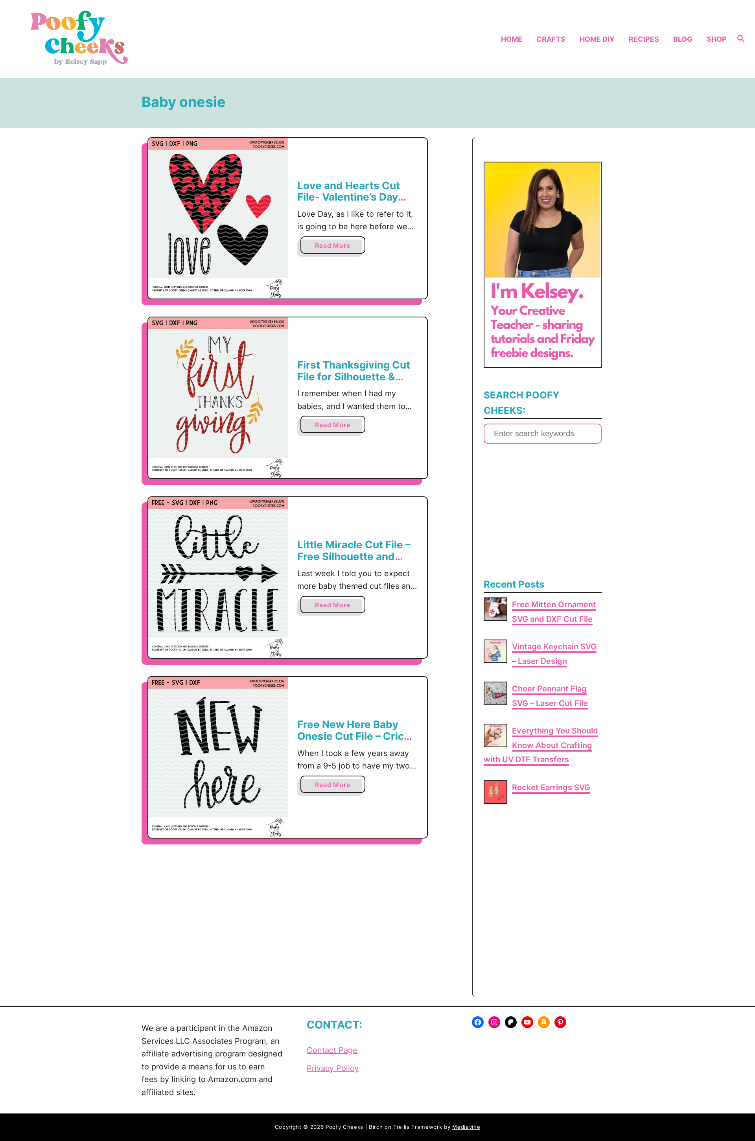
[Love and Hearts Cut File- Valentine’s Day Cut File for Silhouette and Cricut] (218, 218)
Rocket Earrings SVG (551, 787)
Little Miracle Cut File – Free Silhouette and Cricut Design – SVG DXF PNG (354, 562)
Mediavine (466, 1127)
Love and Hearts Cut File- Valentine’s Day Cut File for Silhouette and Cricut (351, 203)
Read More (335, 247)
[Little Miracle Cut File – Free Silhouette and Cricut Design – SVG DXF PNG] (218, 577)
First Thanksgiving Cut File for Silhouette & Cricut (353, 376)
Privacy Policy (333, 1068)
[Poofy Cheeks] (107, 38)
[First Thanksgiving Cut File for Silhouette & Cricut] (218, 397)
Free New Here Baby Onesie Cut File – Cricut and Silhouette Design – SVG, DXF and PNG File (356, 741)
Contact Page (332, 1050)
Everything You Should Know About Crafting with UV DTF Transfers (541, 745)
